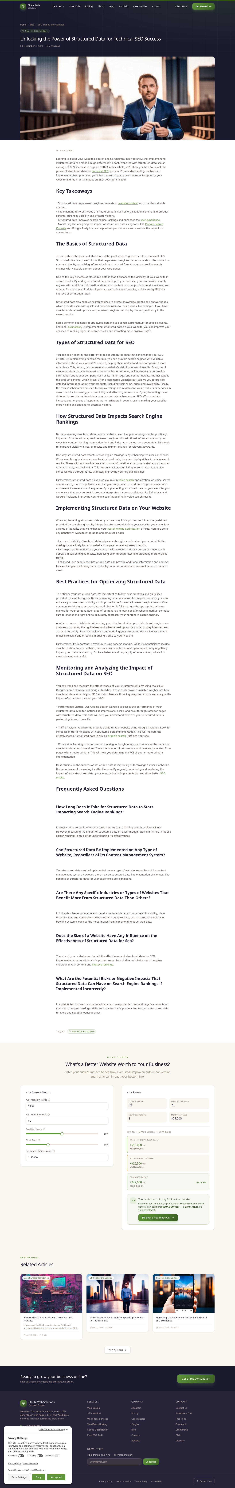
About (101, 6)
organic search (117, 735)
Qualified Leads (34, 1129)
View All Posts (115, 1349)
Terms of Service (123, 1481)
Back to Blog (66, 150)
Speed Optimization (97, 1429)
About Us (136, 1407)
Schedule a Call (184, 1413)
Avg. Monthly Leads (36, 1114)
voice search (126, 480)
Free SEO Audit (95, 1435)
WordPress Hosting (97, 1424)
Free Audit (181, 1424)
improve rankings (102, 964)
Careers (135, 1435)
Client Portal (181, 6)
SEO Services (94, 1413)
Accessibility (157, 1481)
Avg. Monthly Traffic (36, 1099)
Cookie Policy (141, 1481)
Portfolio (123, 6)
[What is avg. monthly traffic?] (49, 1100)
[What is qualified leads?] (44, 1129)
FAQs (178, 1435)
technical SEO (100, 171)
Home (23, 24)
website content (128, 203)
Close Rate (31, 1140)
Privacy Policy (105, 1481)
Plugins (135, 1424)
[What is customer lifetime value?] (54, 1151)
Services (56, 6)
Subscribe (151, 1461)
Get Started (202, 6)
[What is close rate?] (39, 1140)
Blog (111, 6)
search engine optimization (123, 528)
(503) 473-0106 (33, 1426)
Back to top (206, 1481)
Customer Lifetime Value (39, 1151)
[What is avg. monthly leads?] (48, 1114)
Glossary (180, 1440)
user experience (150, 219)
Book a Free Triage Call (158, 1217)
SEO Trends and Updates (36, 31)
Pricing (89, 6)
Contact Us (181, 1407)
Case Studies (140, 6)
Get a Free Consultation (196, 1378)
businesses (74, 326)
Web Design (93, 1407)
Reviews (135, 1440)
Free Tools (74, 6)
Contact (156, 6)
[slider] (61, 1133)
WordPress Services (97, 1418)
